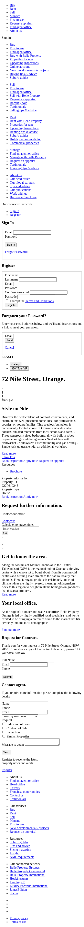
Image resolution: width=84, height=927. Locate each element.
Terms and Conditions (39, 301)
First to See (17, 824)
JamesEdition (18, 889)
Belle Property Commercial (27, 871)
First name (11, 275)
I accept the (32, 301)
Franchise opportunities (25, 791)
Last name (11, 279)
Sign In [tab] (14, 211)
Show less (8, 457)
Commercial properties (24, 143)
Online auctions (20, 66)
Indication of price (18, 724)
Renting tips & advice (24, 132)
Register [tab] (15, 214)
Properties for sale (21, 59)
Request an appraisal (23, 99)
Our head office (20, 179)
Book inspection (12, 460)
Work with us (18, 193)
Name (5, 703)
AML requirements (22, 857)
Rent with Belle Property (26, 121)
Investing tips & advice (24, 168)
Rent (13, 8)
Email (8, 232)
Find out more (11, 629)
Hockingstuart (19, 878)
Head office (17, 784)
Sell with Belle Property (25, 95)
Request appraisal (21, 23)
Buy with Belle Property (25, 55)
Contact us (8, 521)
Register (7, 770)
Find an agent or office (24, 153)
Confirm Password (17, 292)
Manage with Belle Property (28, 157)
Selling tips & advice (23, 110)
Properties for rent (21, 124)
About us (16, 30)
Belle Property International (27, 875)
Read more (9, 453)
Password (11, 236)
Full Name (8, 660)
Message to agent (13, 744)
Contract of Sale (17, 728)
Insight (14, 853)
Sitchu (14, 893)
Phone (6, 668)
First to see (17, 19)
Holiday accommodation (25, 139)
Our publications (20, 190)
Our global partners (22, 182)
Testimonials (18, 106)
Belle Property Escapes (25, 867)
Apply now (30, 460)
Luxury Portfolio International (29, 886)
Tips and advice (20, 186)
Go (5, 532)
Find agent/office (21, 27)
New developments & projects (29, 70)
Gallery (15, 364)
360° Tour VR (19, 368)
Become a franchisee (23, 197)
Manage (15, 16)
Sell (12, 12)
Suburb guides (19, 77)
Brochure (16, 471)
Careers (15, 788)
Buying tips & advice (23, 74)
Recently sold (18, 103)
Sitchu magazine (20, 849)
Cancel (9, 347)
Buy (12, 5)
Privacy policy (19, 918)
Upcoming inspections (24, 63)
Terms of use (18, 922)
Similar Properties (18, 736)
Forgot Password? (16, 252)
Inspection (13, 732)
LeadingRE (17, 882)
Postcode (11, 296)
